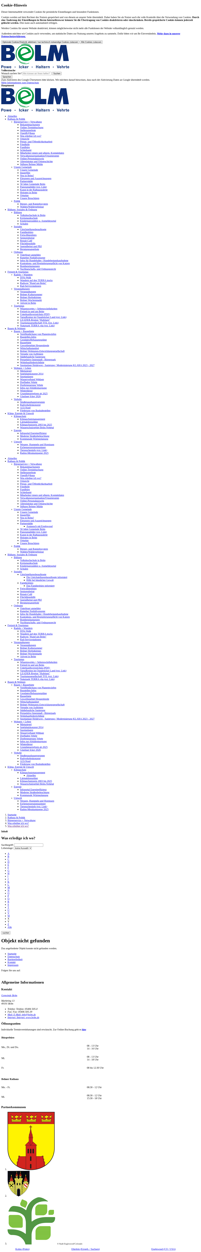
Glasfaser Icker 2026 (30, 396)
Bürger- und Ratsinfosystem (34, 204)
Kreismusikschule (29, 218)
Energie (18, 430)
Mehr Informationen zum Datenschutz (20, 82)
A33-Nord (25, 407)
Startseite (12, 814)
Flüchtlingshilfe (27, 243)
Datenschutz (14, 956)
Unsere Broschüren (29, 198)
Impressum (13, 965)
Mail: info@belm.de (22, 1014)
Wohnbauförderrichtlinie (32, 362)
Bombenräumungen (30, 266)
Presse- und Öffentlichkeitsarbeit (36, 141)
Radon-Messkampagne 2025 (34, 453)
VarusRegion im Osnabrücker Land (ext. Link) (43, 317)
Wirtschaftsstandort (29, 348)
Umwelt (18, 441)
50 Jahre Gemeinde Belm (32, 184)
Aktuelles (12, 116)
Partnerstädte (26, 181)
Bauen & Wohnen (16, 328)
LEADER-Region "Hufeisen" (35, 320)
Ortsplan (24, 195)
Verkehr (18, 399)
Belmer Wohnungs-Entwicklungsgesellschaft (42, 351)
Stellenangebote (28, 130)
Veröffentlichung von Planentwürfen (38, 334)
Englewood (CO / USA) (163, 1249)
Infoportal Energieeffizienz (33, 433)
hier (84, 1029)
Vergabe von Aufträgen (31, 354)
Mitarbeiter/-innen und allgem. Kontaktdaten (42, 153)
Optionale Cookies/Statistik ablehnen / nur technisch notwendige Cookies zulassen (40, 42)
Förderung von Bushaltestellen (35, 410)
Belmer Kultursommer (31, 294)
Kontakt (12, 962)
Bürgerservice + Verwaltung (28, 121)
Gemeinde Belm (9, 995)
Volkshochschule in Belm (32, 215)
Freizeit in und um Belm (32, 311)
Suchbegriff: (7, 845)
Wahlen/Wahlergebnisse (32, 206)
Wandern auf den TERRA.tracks (36, 280)
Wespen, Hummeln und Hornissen (37, 444)
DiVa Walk (25, 277)
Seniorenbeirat (27, 238)
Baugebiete (25, 342)
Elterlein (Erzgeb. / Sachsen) (85, 1249)
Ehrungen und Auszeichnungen (35, 178)
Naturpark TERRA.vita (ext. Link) (37, 325)
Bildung (18, 212)
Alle (10, 927)
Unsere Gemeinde (23, 167)
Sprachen (7, 77)
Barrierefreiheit (15, 959)
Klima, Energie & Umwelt (21, 413)
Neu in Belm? (27, 175)
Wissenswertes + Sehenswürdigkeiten (38, 308)
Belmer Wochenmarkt (31, 300)
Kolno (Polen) (22, 1249)
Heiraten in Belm (28, 192)
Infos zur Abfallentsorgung (33, 388)
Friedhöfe (25, 144)
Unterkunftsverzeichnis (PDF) (35, 314)
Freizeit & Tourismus (18, 271)
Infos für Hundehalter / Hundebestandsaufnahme (44, 260)
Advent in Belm (28, 303)
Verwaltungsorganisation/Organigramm (39, 155)
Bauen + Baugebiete (24, 331)
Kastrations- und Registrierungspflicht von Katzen (45, 263)
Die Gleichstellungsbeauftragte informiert (46, 577)
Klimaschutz (20, 416)
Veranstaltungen (22, 288)
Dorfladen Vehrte (28, 382)
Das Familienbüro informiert (40, 585)
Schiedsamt (25, 150)
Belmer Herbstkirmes (30, 297)
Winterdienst (26, 390)
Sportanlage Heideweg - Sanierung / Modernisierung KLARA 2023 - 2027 (57, 365)
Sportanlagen (26, 376)
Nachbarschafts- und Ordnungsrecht (38, 269)
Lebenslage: (7, 848)
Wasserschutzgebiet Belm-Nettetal (37, 427)
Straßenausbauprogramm (32, 402)
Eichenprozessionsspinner (33, 447)
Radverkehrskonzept (30, 405)
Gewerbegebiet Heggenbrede (34, 345)
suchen (6, 933)
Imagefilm (25, 172)
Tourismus (19, 305)
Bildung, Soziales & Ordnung (22, 209)
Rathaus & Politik (16, 119)
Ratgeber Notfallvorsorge (32, 257)
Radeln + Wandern (23, 274)
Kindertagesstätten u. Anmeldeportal (38, 221)
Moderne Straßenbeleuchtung (34, 436)
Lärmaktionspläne (29, 422)
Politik (17, 201)
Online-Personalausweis (32, 158)
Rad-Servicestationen (30, 286)
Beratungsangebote (29, 249)
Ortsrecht (24, 138)
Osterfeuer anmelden (30, 255)
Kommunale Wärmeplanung (34, 439)
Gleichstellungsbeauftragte (33, 229)
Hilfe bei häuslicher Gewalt (40, 580)
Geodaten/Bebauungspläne (33, 339)
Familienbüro (26, 232)
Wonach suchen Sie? (11, 73)
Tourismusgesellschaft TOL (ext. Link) (39, 322)
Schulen (24, 223)
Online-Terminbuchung (31, 127)
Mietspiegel (26, 371)
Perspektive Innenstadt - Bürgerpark (38, 359)
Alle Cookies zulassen (91, 42)
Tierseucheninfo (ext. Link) (33, 450)
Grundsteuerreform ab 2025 (34, 393)
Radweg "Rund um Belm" (33, 283)
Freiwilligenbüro (28, 235)
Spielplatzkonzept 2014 (31, 373)
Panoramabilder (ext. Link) (33, 187)
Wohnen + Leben (22, 368)
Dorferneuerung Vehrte (31, 385)
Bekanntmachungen (30, 124)
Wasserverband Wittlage (32, 379)
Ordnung (18, 252)
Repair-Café (26, 240)
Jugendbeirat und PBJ (31, 246)
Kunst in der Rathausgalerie (34, 189)
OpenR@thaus (27, 133)
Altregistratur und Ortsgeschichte (36, 161)
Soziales (18, 226)
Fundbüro (25, 147)
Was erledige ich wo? (30, 136)
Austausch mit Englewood (39, 526)
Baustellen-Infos (28, 337)
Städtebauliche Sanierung (32, 356)
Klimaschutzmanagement (32, 419)
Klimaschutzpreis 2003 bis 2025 (36, 424)
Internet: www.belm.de (23, 1017)
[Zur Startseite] (35, 67)
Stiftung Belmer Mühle (31, 164)
